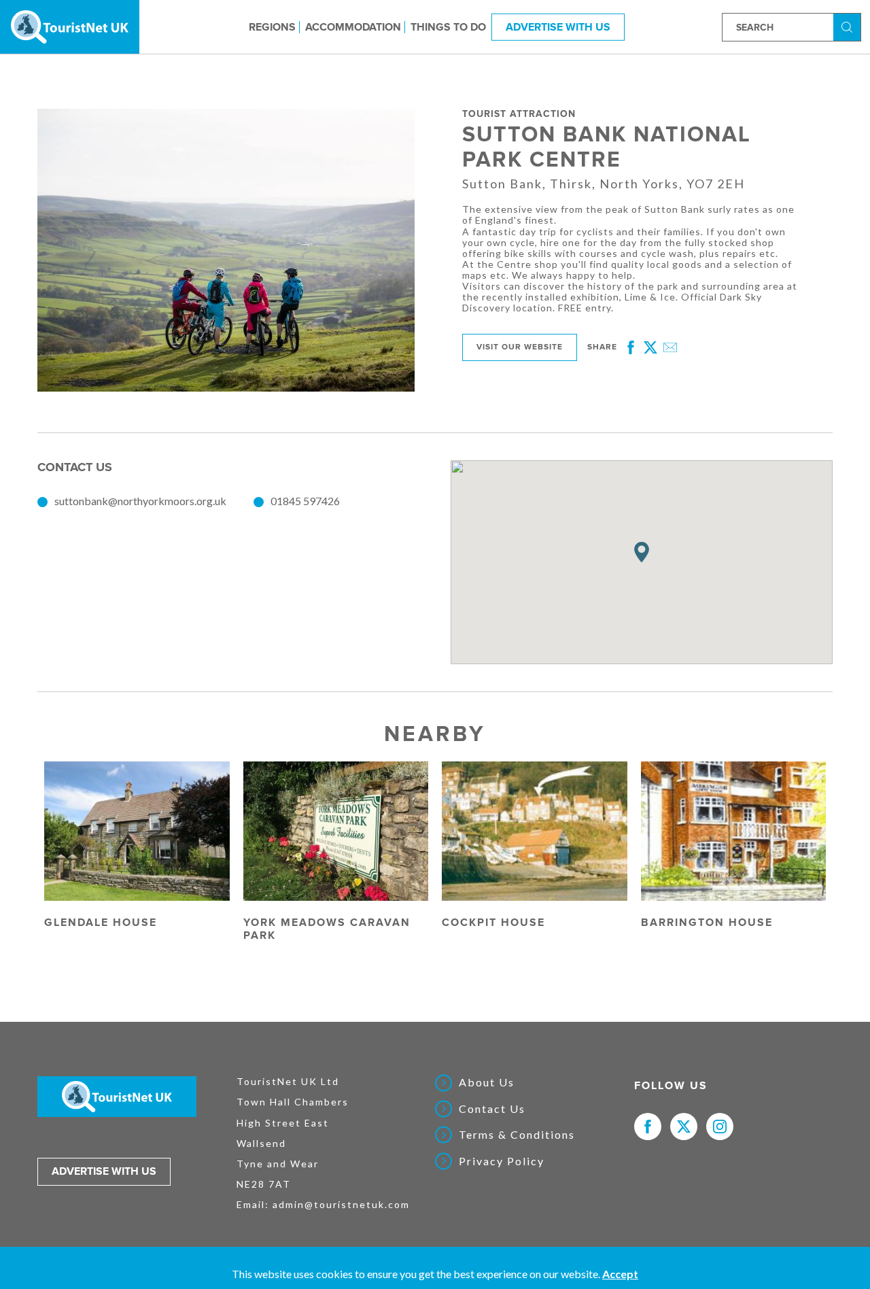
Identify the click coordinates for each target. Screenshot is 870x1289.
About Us (487, 1082)
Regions (272, 26)
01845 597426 (305, 500)
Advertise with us (104, 1171)
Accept (620, 1273)
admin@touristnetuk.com (341, 1204)
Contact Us (492, 1109)
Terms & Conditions (517, 1135)
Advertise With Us (558, 26)
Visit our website (519, 347)
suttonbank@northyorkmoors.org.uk (140, 500)
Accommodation (353, 26)
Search (848, 26)
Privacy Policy (501, 1161)
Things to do (448, 26)
